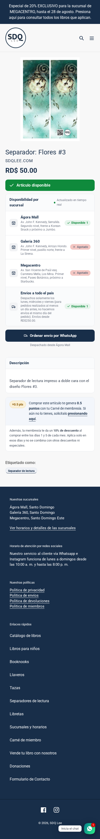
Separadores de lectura (29, 701)
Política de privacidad (27, 590)
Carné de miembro (25, 740)
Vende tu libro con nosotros (33, 753)
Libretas (17, 714)
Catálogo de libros (25, 635)
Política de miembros (27, 606)
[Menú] (92, 38)
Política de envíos (24, 595)
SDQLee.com (19, 160)
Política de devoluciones (30, 601)
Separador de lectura (21, 471)
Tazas (15, 688)
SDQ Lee (56, 823)
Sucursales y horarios (28, 727)
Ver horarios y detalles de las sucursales (43, 528)
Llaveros (17, 675)
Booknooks (19, 661)
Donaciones (20, 766)
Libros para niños (25, 648)
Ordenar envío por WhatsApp (53, 335)
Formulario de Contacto (30, 779)
